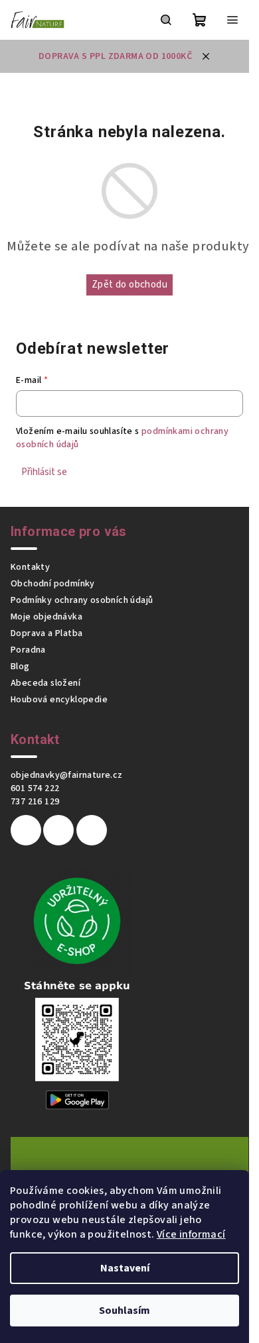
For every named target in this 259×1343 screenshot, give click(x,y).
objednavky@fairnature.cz (67, 775)
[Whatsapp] (91, 830)
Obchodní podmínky (53, 583)
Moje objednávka (46, 616)
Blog (20, 666)
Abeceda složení (45, 683)
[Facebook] (26, 830)
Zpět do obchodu (129, 285)
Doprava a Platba (46, 633)
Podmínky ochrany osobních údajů (82, 600)
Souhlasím (124, 1310)
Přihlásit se (44, 472)
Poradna (28, 650)
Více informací (191, 1234)
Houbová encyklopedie (59, 699)
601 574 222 (35, 788)
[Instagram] (58, 830)
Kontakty (30, 567)
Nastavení (124, 1268)
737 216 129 (35, 801)
